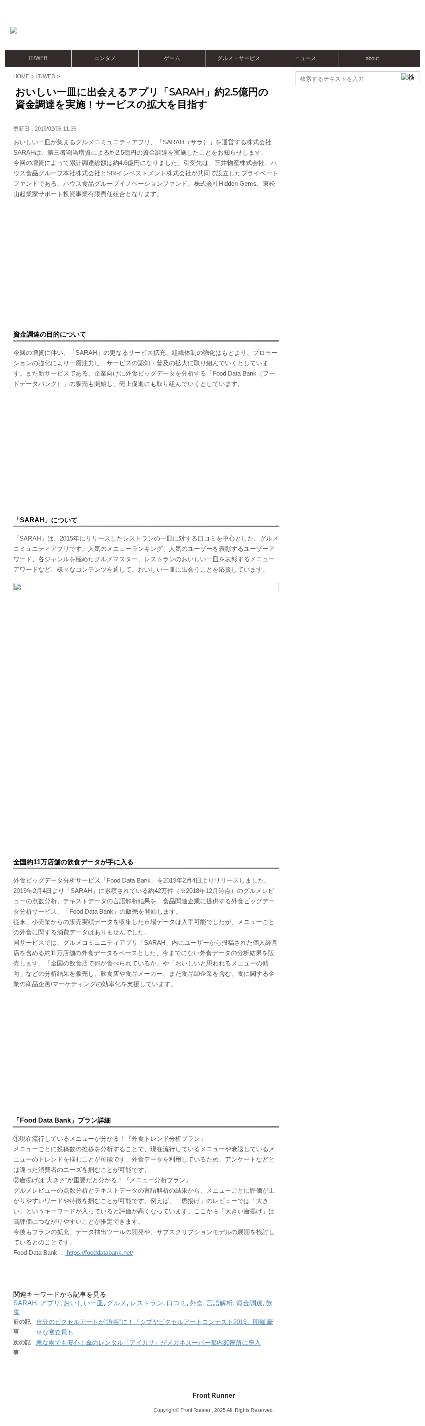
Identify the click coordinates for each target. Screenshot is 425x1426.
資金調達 (249, 1303)
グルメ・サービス (238, 58)
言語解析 (219, 1303)
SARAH (25, 1303)
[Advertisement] (270, 31)
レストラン (146, 1303)
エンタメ (105, 58)
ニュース (305, 58)
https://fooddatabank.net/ (99, 1252)
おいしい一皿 (83, 1303)
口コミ (176, 1303)
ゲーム (172, 58)
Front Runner (214, 1395)
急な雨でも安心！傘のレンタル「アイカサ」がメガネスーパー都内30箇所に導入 (148, 1342)
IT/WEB (38, 58)
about (372, 58)
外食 (196, 1303)
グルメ (117, 1303)
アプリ (50, 1303)
